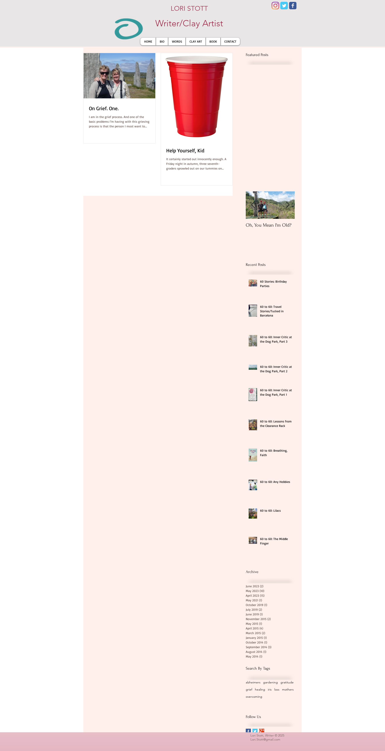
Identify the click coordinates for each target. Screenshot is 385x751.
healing (260, 689)
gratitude (287, 682)
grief (249, 689)
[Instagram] (275, 5)
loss (276, 689)
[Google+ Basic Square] (261, 731)
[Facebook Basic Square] (248, 731)
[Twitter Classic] (284, 5)
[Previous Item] (253, 205)
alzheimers (253, 682)
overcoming (254, 697)
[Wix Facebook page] (293, 5)
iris (270, 689)
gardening (270, 682)
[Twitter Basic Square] (255, 731)
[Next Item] (288, 205)
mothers (288, 689)
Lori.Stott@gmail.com (265, 739)
